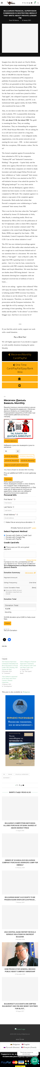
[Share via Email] (23, 785)
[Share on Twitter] (21, 785)
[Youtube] (31, 3)
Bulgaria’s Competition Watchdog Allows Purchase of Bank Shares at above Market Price (20, 825)
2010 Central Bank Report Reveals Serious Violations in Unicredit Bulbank (20, 934)
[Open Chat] (35, 1061)
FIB (4, 774)
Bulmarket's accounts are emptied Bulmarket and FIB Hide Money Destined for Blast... (20, 1006)
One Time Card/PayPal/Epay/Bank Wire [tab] (20, 368)
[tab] (20, 379)
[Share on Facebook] (19, 785)
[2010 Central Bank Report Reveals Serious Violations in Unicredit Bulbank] (20, 917)
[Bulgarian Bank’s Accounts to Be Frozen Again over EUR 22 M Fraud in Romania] (20, 882)
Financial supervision (21, 774)
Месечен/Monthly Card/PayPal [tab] (21, 356)
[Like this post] (17, 785)
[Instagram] (27, 3)
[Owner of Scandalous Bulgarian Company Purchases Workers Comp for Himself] (20, 845)
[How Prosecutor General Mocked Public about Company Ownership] (20, 954)
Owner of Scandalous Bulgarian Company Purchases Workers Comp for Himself (20, 862)
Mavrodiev (6, 777)
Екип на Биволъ (14, 20)
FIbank (10, 774)
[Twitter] (25, 3)
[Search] (38, 3)
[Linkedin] (29, 3)
